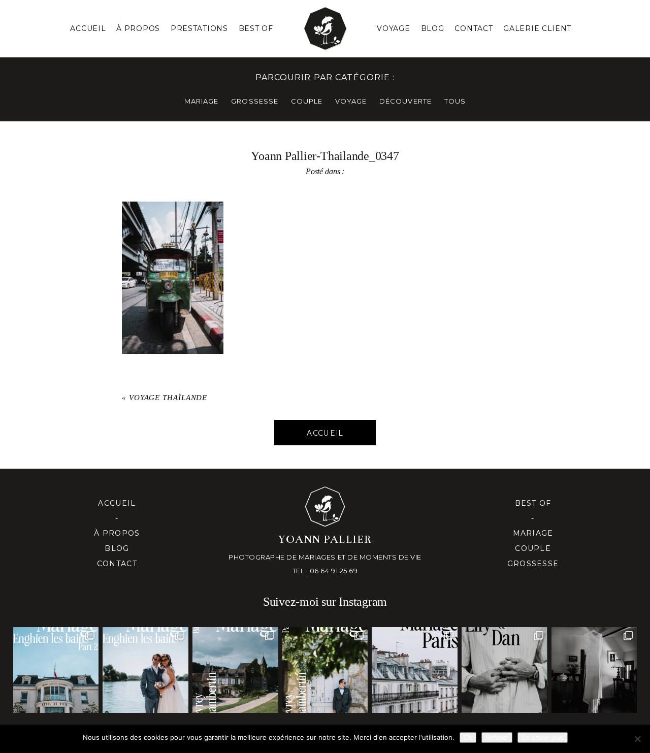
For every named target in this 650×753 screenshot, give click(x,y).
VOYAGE (351, 101)
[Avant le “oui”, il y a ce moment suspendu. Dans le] (594, 670)
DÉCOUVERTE (405, 101)
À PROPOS (138, 28)
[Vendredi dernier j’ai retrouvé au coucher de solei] (504, 670)
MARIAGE (201, 101)
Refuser (496, 737)
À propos (117, 533)
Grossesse (533, 563)
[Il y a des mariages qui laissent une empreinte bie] (325, 670)
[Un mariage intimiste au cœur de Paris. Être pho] (415, 670)
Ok (468, 737)
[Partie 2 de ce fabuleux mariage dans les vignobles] (235, 670)
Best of (533, 503)
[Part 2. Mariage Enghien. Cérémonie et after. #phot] (56, 670)
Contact (473, 28)
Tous (455, 101)
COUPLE (306, 101)
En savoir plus (543, 737)
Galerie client (537, 28)
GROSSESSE (254, 101)
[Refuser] (637, 739)
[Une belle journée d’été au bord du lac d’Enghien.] (145, 670)
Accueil (88, 28)
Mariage (533, 533)
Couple (533, 548)
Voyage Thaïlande (168, 398)
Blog (432, 28)
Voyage (393, 28)
